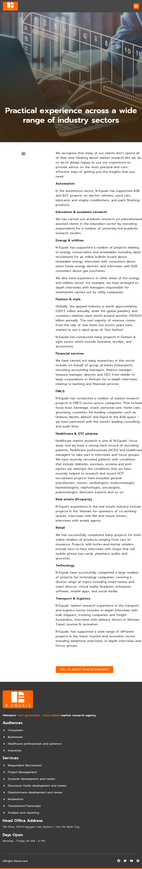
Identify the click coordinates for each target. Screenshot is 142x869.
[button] (136, 6)
